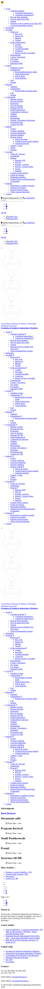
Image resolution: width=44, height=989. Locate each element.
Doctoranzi (10, 876)
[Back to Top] (2, 3)
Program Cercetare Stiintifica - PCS (19, 872)
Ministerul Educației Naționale (17, 958)
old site (3, 213)
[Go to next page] (6, 891)
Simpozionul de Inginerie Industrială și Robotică (23, 953)
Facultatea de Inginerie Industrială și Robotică (22, 951)
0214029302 (30, 198)
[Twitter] (7, 207)
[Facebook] (6, 204)
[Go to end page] (6, 893)
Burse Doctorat (8, 813)
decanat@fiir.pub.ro (19, 977)
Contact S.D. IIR (12, 878)
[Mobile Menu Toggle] (2, 5)
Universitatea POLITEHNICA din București (22, 955)
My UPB (9, 960)
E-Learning (10, 962)
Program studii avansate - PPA (17, 874)
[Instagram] (6, 209)
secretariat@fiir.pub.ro (20, 981)
